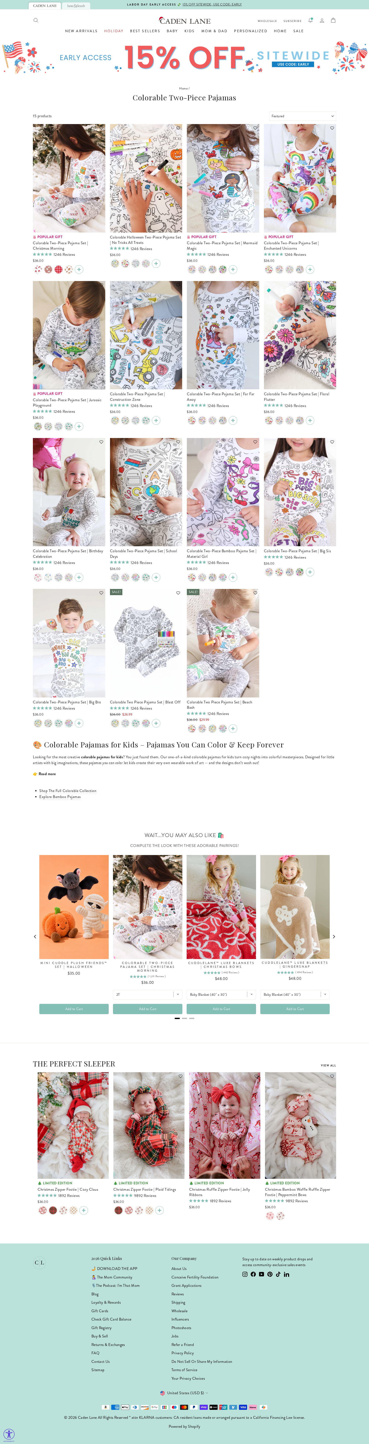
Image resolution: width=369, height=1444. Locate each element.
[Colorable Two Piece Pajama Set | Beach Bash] (233, 728)
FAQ (95, 1353)
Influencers (180, 1319)
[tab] (45, 5)
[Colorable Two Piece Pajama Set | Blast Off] (48, 426)
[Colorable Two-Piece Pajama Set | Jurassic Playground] (115, 263)
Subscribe (293, 21)
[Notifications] (310, 20)
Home (280, 31)
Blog (94, 1294)
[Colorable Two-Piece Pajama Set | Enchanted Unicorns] (310, 269)
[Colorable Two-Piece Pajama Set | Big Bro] (135, 263)
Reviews (177, 1294)
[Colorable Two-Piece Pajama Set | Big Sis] (146, 263)
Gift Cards (99, 1311)
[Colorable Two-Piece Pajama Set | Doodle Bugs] (68, 426)
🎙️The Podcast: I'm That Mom (115, 1285)
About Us (179, 1268)
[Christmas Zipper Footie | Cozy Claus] (42, 1210)
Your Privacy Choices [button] (188, 1378)
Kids (189, 31)
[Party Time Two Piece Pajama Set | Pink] (38, 577)
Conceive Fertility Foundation (194, 1277)
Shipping (178, 1302)
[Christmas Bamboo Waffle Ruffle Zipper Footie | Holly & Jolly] (280, 1216)
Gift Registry (101, 1328)
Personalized (250, 31)
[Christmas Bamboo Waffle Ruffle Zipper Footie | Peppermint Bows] (270, 1216)
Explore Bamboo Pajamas (60, 797)
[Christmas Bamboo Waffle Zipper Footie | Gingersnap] (73, 1210)
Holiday (114, 31)
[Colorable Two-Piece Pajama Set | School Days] (156, 577)
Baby (172, 31)
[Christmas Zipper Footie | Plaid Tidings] (53, 1210)
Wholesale (267, 21)
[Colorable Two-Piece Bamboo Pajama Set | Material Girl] (192, 269)
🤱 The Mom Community (111, 1277)
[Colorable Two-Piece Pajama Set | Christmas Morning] (79, 269)
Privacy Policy (182, 1353)
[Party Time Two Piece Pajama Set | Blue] (48, 577)
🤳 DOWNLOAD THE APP (114, 1268)
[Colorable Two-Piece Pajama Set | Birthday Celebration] (79, 577)
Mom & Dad (214, 31)
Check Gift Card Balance (111, 1319)
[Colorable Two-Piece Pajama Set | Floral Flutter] (222, 269)
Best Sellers (145, 31)
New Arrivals (81, 31)
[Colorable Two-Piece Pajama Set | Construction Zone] (38, 426)
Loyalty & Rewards (106, 1302)
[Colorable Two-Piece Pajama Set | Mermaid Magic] (125, 263)
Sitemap (98, 1370)
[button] (99, 130)
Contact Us (100, 1361)
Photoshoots (181, 1328)
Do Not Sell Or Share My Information (201, 1361)
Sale (298, 31)
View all (328, 1065)
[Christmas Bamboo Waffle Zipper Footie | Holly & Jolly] (63, 1210)
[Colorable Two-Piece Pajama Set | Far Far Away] (212, 269)
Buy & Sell (99, 1336)
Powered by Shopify (184, 1426)
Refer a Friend (182, 1344)
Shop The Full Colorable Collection (67, 791)
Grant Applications (186, 1285)
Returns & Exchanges (108, 1344)
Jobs (174, 1336)
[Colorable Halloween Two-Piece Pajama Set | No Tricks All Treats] (156, 263)
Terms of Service (184, 1370)
